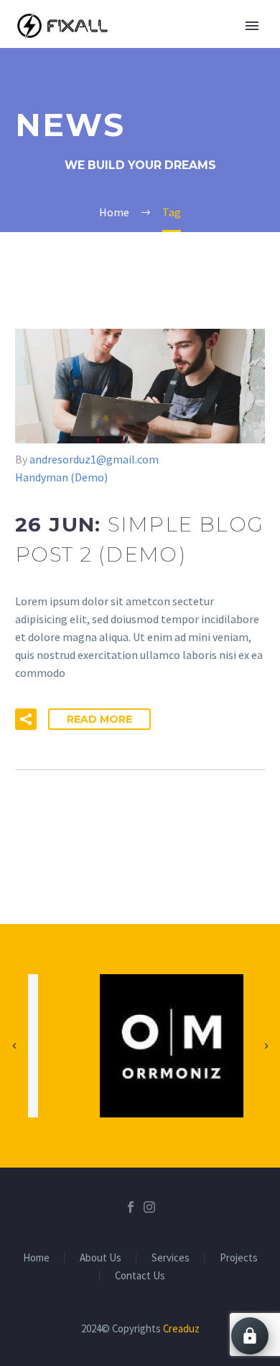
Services (170, 1258)
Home (36, 1258)
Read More (99, 719)
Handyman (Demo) (61, 477)
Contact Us (140, 1276)
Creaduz (181, 1328)
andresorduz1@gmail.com (94, 459)
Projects (239, 1258)
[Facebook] (130, 1207)
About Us (100, 1258)
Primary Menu (252, 26)
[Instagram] (149, 1207)
